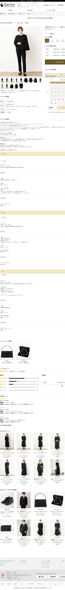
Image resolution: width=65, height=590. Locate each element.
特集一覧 (2, 565)
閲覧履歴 (61, 5)
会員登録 (46, 5)
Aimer (29, 13)
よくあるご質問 (45, 567)
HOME (10, 10)
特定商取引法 (9, 584)
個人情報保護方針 (31, 584)
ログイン (54, 5)
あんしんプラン (45, 565)
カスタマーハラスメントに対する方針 (56, 584)
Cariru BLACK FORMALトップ (8, 560)
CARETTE (52, 33)
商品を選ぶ (30, 10)
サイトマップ (22, 584)
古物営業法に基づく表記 (41, 584)
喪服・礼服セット (12, 13)
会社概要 (2, 584)
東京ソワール (22, 13)
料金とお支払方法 (45, 563)
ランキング (24, 563)
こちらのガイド (12, 295)
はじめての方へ (4, 563)
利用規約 (15, 584)
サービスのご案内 (50, 10)
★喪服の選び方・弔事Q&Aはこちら (8, 149)
